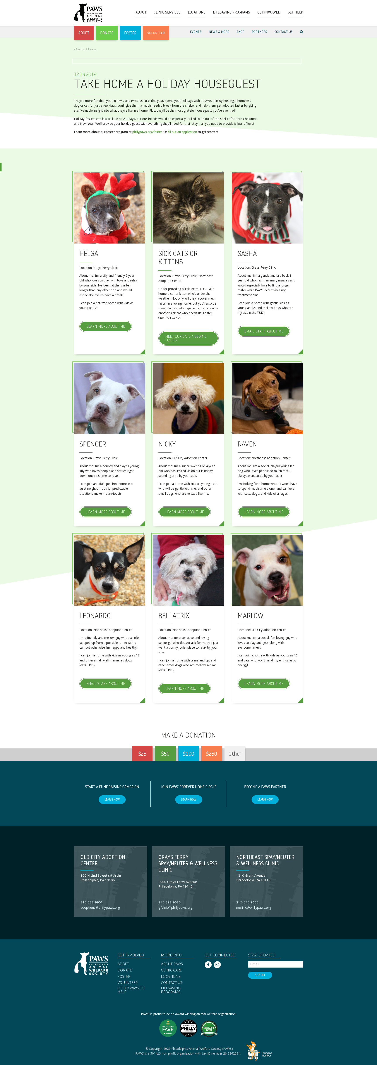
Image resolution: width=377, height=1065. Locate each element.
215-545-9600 (247, 902)
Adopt (123, 964)
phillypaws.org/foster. (147, 132)
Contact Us (171, 983)
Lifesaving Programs (171, 990)
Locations (170, 977)
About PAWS (172, 964)
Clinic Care (171, 970)
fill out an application (182, 132)
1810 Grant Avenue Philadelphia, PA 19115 (253, 877)
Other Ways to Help (131, 990)
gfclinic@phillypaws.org (175, 907)
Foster (124, 977)
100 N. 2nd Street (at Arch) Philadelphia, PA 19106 (101, 877)
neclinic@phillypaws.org (253, 907)
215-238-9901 (92, 902)
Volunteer (127, 983)
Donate (125, 970)
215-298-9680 (169, 902)
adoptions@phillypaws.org (100, 907)
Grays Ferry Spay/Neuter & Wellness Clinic (187, 864)
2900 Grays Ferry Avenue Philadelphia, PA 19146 (177, 883)
